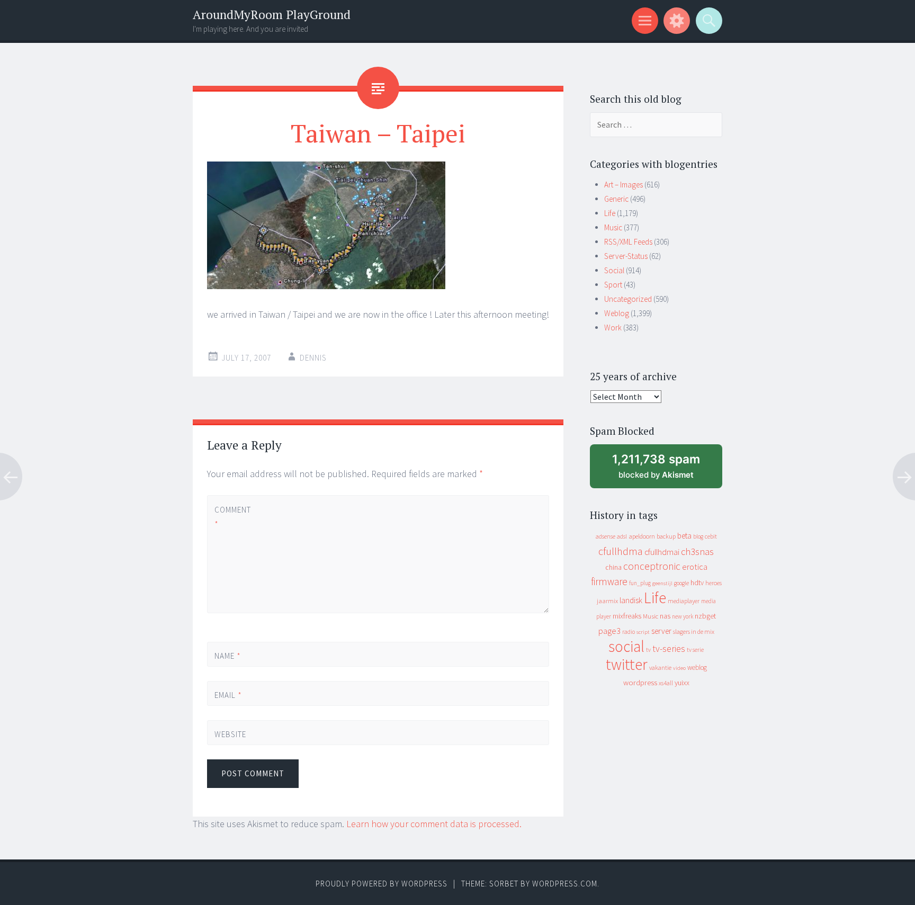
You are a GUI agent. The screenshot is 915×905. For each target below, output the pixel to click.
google (681, 583)
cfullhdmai (661, 552)
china (613, 567)
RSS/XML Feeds (628, 242)
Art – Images (623, 185)
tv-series (668, 649)
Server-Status (626, 256)
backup (666, 536)
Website (230, 734)
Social (614, 270)
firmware (609, 581)
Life (609, 213)
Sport (613, 285)
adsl (622, 536)
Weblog (616, 313)
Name (227, 656)
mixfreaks (627, 616)
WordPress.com (564, 884)
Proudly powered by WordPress (381, 884)
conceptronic (651, 566)
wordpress (640, 682)
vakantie (660, 667)
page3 (609, 630)
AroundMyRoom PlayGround (272, 14)
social (626, 646)
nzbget (705, 616)
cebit (711, 536)
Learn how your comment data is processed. (434, 824)
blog (698, 536)
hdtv (697, 582)
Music (613, 227)
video (679, 668)
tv (648, 649)
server (661, 631)
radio (628, 631)
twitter (627, 664)
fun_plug (640, 583)
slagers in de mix (693, 631)
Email (228, 695)
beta (684, 536)
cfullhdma (620, 551)
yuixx (682, 682)
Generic (616, 199)
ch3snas (697, 551)
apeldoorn (642, 536)
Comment (232, 517)
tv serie (695, 649)
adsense (605, 536)
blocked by (666, 470)
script (643, 632)
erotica (694, 566)
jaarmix (607, 601)
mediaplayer (683, 601)
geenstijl (662, 583)
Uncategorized (628, 299)
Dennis (313, 358)
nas (665, 616)
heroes (713, 583)
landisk (631, 600)
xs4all (666, 683)
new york (682, 616)
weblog (697, 667)
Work (613, 327)
